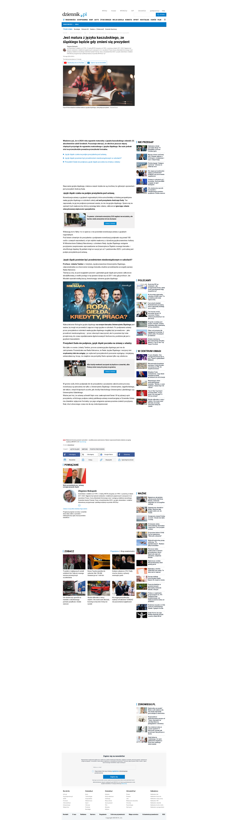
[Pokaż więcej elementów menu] (164, 19)
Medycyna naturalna (132, 800)
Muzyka (107, 807)
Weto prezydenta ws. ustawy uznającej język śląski (73, 486)
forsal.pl (113, 10)
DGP (132, 10)
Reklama (83, 814)
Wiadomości (67, 24)
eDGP (64, 798)
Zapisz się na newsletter (98, 63)
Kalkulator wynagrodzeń (157, 807)
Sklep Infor (66, 807)
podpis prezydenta (97, 449)
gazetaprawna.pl (154, 10)
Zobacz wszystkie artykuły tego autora (75, 509)
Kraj (77, 24)
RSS (163, 814)
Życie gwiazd (108, 803)
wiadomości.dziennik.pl (75, 33)
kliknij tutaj (124, 783)
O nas (74, 814)
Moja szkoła (108, 800)
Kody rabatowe (109, 796)
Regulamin (102, 814)
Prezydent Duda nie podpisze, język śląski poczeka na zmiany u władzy (92, 162)
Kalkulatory (154, 791)
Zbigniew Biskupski (100, 50)
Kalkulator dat (154, 794)
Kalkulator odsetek (156, 803)
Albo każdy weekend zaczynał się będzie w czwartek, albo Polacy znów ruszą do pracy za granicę (108, 366)
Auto (86, 794)
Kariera (92, 814)
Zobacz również (110, 223)
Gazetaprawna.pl (68, 796)
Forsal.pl (65, 800)
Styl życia (129, 807)
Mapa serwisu (133, 814)
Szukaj (162, 14)
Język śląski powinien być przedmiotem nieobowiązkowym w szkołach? (93, 158)
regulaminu (115, 771)
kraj (85, 33)
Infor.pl (65, 794)
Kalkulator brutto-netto (157, 805)
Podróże (87, 807)
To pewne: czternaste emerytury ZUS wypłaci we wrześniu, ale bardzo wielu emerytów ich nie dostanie (110, 217)
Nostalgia (77, 29)
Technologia (88, 796)
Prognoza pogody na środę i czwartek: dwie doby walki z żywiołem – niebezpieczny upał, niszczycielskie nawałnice (75, 514)
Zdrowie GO (85, 29)
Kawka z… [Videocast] (97, 29)
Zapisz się (114, 777)
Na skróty (66, 791)
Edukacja (107, 798)
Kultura (107, 809)
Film (106, 805)
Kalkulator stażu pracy (157, 798)
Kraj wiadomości (128, 551)
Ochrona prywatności (118, 814)
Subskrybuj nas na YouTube (75, 63)
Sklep (163, 10)
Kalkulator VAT (155, 800)
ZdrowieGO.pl (142, 10)
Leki (127, 798)
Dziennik (65, 33)
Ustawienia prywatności (150, 814)
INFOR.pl (104, 10)
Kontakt (65, 814)
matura (84, 449)
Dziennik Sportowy (111, 29)
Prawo (128, 794)
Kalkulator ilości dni (156, 796)
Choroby (128, 803)
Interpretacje (66, 805)
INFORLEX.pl (123, 10)
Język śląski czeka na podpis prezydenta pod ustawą (85, 154)
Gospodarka (88, 798)
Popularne (114, 551)
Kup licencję (83, 441)
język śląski (74, 449)
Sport (86, 803)
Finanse (128, 796)
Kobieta (107, 794)
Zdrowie (87, 805)
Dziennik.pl (89, 791)
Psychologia (129, 805)
